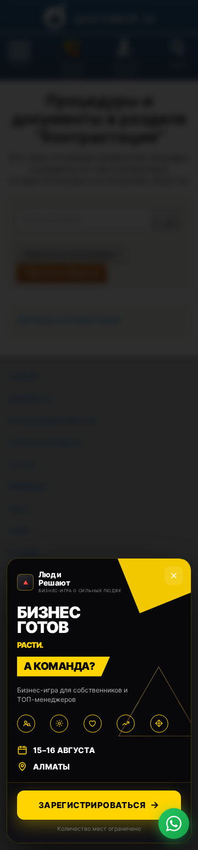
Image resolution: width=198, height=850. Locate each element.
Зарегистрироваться (91, 805)
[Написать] (173, 823)
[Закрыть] (173, 575)
